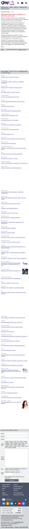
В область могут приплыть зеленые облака (11, 87)
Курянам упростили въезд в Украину (10, 77)
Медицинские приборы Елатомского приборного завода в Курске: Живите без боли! (11, 371)
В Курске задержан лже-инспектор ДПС (10, 203)
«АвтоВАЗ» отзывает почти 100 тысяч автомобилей (13, 258)
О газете (15, 484)
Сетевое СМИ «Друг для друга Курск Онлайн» (12, 515)
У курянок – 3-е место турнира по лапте (10, 242)
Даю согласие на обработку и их (16, 469)
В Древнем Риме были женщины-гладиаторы (12, 365)
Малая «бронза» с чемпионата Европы (10, 217)
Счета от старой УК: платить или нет (10, 283)
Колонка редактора (18, 486)
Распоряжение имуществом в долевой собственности (14, 336)
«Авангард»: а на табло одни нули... (9, 212)
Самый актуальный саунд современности (11, 278)
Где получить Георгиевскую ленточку (10, 96)
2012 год (16, 7)
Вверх (2, 49)
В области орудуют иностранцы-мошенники (11, 153)
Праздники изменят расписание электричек (11, 322)
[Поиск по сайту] (18, 3)
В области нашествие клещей (8, 143)
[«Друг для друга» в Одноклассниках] (7, 503)
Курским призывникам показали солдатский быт (13, 101)
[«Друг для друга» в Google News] (23, 503)
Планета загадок (5, 8)
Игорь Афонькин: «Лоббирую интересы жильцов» (13, 317)
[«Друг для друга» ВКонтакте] (3, 503)
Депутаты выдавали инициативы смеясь (11, 110)
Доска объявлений (17, 492)
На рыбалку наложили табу (7, 331)
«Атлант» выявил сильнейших (8, 228)
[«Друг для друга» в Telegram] (11, 503)
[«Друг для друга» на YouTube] (19, 503)
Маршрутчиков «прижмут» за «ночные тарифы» (12, 287)
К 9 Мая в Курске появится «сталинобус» (11, 124)
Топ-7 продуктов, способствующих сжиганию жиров (13, 377)
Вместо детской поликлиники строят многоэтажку (13, 138)
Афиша (4, 492)
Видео (3, 488)
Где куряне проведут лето (7, 134)
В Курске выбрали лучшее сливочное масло (12, 327)
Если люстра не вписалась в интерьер (10, 340)
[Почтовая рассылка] (22, 3)
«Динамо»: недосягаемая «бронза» (9, 208)
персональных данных (6, 525)
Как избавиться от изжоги (7, 382)
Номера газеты (4, 7)
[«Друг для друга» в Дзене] (15, 503)
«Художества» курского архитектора (10, 129)
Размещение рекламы (18, 494)
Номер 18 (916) (23, 7)
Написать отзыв (22, 49)
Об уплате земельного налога (8, 350)
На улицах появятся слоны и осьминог (10, 92)
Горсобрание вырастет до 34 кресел (10, 120)
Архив (11, 7)
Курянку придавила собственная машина (11, 167)
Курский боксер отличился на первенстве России (13, 237)
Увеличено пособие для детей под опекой (11, 397)
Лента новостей (6, 484)
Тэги (3, 490)
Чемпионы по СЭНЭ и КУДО (8, 232)
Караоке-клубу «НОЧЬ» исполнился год (11, 270)
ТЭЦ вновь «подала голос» (7, 106)
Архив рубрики (4, 71)
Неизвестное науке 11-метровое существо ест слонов (14, 360)
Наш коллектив (17, 488)
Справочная (5, 494)
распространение (15, 469)
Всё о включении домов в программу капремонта (13, 345)
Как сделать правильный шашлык (9, 392)
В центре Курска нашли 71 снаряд (9, 158)
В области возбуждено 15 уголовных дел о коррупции (14, 163)
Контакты (15, 490)
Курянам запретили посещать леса (9, 115)
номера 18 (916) (23, 71)
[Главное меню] (26, 3)
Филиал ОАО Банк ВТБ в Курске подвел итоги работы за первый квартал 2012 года (11, 264)
